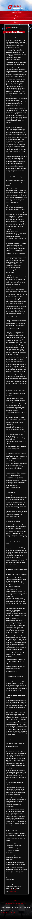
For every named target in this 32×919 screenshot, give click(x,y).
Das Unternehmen (16, 13)
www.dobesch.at (12, 891)
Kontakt (16, 22)
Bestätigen (13, 912)
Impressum (17, 903)
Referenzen (16, 19)
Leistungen (16, 16)
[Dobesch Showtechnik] (16, 5)
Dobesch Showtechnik (8, 28)
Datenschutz (10, 903)
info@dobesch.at (13, 889)
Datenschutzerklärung (5, 912)
